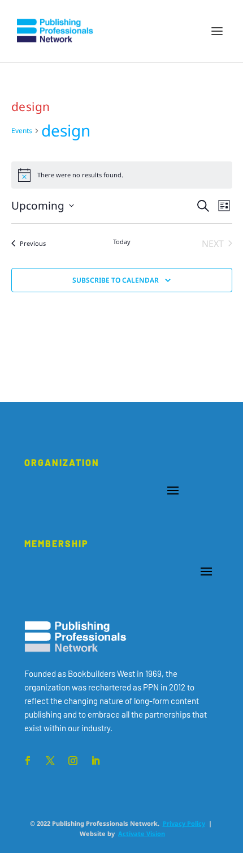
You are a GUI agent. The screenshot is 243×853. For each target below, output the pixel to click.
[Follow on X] (50, 761)
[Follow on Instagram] (73, 761)
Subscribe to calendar (115, 280)
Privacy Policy (184, 823)
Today (122, 241)
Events (21, 130)
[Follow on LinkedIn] (95, 761)
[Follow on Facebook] (28, 761)
